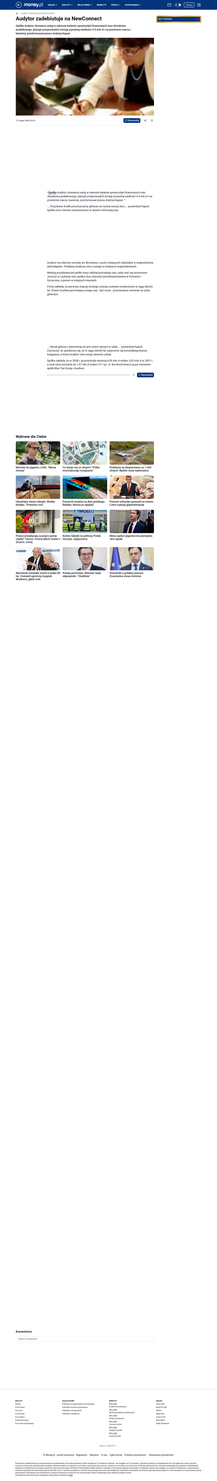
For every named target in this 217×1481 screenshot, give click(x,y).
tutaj (70, 1475)
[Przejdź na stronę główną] (19, 7)
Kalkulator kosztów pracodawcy (75, 1407)
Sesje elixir (160, 1414)
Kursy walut (20, 1407)
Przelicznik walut (22, 1420)
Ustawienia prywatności (161, 1455)
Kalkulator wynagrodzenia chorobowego (78, 1404)
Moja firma (83, 5)
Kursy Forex (160, 1417)
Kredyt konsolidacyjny (118, 1407)
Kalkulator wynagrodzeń (72, 1410)
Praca (114, 5)
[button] (177, 5)
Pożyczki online (115, 1424)
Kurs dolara (20, 1417)
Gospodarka (132, 5)
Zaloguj (189, 5)
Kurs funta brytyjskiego (24, 1423)
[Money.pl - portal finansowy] (36, 5)
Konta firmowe (115, 1436)
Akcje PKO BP (161, 1407)
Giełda (51, 5)
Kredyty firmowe (115, 1430)
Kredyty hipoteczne (116, 1418)
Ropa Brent (160, 1420)
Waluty (66, 5)
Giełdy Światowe (162, 1423)
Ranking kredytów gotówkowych (122, 1413)
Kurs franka (20, 1414)
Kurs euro (19, 1410)
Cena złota (160, 1404)
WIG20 (158, 1410)
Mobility (101, 5)
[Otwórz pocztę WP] (169, 5)
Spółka (52, 192)
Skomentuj (133, 120)
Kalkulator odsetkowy (70, 1414)
